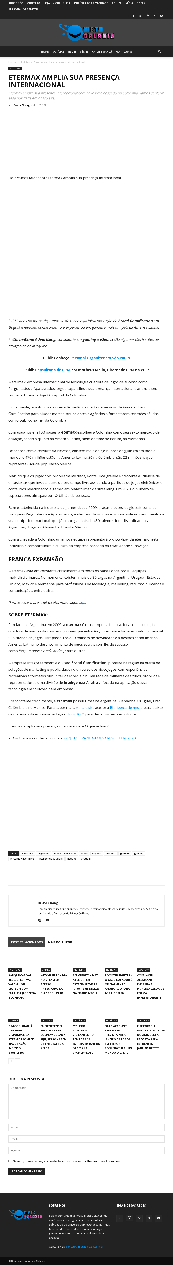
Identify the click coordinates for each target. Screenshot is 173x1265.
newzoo (71, 858)
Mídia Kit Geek (135, 3)
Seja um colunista (57, 3)
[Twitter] (154, 16)
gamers (125, 853)
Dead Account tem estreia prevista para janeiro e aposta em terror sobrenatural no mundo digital (118, 1039)
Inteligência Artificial (51, 858)
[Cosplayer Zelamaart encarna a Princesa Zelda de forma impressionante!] (151, 962)
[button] (159, 52)
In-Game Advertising (22, 858)
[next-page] (17, 1061)
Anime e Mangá (102, 51)
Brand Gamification (65, 853)
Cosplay (143, 969)
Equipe (117, 3)
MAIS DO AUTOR (60, 942)
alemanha (27, 853)
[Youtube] (161, 16)
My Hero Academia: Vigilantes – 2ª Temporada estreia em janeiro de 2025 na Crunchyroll (86, 1039)
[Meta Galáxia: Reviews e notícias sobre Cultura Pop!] (86, 33)
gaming (138, 853)
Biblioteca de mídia (126, 707)
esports (96, 853)
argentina (43, 853)
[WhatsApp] (32, 877)
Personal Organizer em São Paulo (100, 357)
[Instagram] (140, 16)
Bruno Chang (22, 105)
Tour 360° (76, 714)
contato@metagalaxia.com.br (84, 1247)
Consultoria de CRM (52, 370)
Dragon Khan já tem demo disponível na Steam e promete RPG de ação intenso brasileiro (21, 1039)
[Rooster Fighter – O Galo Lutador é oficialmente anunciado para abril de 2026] (118, 962)
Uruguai (86, 858)
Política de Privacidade (91, 3)
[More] (51, 877)
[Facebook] (133, 16)
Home (45, 51)
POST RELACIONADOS (27, 942)
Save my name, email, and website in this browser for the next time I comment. (67, 1161)
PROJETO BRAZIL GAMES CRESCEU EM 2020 (99, 738)
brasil (84, 853)
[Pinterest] (147, 16)
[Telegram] (42, 877)
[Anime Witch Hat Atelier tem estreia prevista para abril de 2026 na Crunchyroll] (86, 962)
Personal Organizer (23, 9)
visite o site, (85, 707)
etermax (111, 853)
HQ (118, 51)
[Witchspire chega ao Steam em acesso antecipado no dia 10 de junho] (54, 962)
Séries (84, 51)
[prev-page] (11, 1061)
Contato (33, 3)
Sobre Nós (15, 3)
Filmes (72, 51)
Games (127, 51)
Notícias (58, 51)
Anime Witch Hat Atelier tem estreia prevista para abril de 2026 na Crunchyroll (86, 984)
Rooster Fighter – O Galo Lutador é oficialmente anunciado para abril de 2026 (118, 984)
